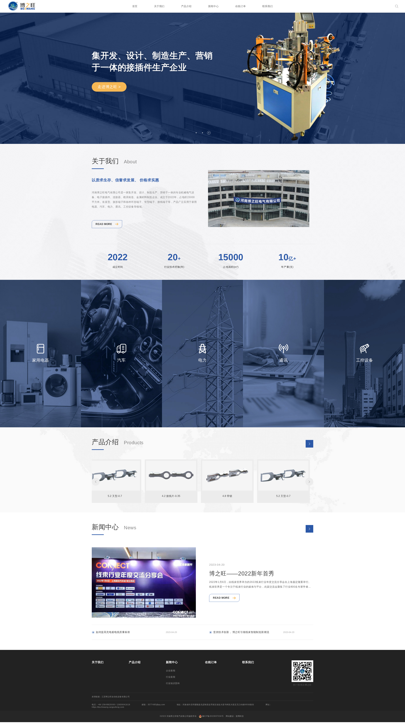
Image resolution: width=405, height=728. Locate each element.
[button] (196, 133)
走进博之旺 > (109, 87)
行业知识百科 (173, 683)
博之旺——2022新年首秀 (241, 573)
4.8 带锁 (227, 496)
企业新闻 (170, 670)
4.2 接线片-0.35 (171, 496)
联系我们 (267, 6)
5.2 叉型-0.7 (115, 496)
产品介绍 (186, 6)
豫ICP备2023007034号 (213, 716)
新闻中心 (213, 6)
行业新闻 (170, 677)
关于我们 (159, 6)
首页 (134, 6)
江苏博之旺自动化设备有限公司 (116, 697)
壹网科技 (240, 716)
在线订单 (240, 6)
